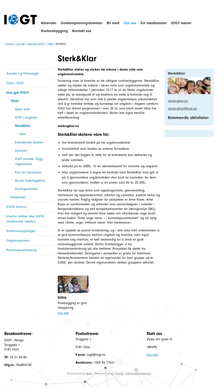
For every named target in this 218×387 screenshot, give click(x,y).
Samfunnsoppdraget (20, 231)
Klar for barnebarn (28, 172)
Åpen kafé (22, 109)
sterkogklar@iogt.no (182, 109)
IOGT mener (181, 23)
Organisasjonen (17, 240)
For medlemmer (154, 23)
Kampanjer (18, 197)
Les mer (63, 313)
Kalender (48, 23)
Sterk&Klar (22, 126)
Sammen (21, 151)
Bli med (113, 23)
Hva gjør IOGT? (35, 43)
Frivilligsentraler (26, 189)
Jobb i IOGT (15, 83)
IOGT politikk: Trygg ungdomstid (29, 161)
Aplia (89, 373)
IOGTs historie (16, 207)
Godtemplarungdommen (81, 23)
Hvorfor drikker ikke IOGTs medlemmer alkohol (25, 218)
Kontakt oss (81, 31)
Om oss (130, 23)
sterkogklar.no (68, 126)
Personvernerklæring (21, 250)
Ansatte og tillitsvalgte (22, 73)
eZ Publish (116, 373)
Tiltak (50, 43)
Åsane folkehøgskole (30, 181)
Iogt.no (10, 43)
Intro (22, 134)
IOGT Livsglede (26, 117)
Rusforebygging (54, 31)
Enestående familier (29, 142)
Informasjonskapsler (138, 373)
